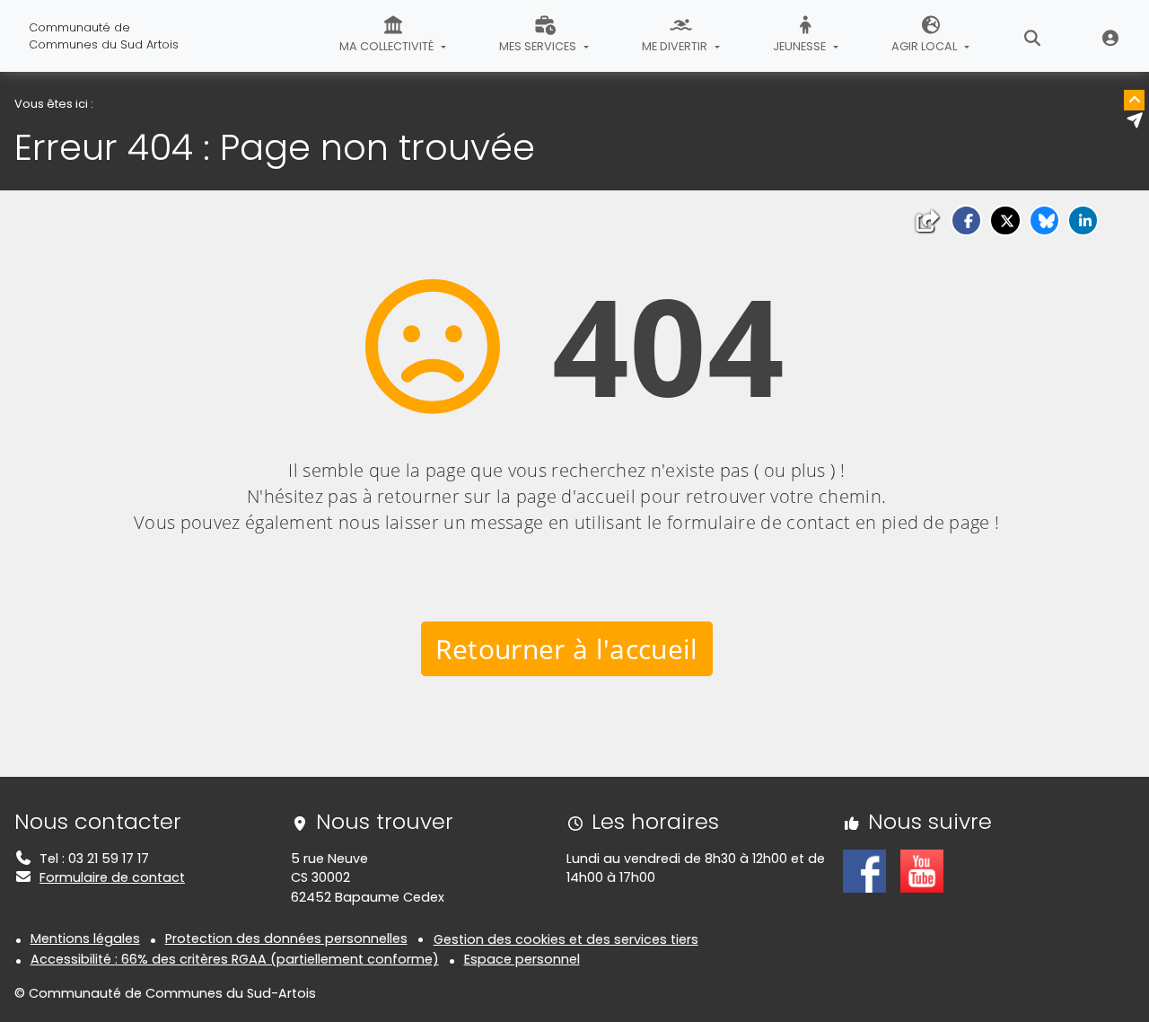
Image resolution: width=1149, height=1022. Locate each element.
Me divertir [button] (676, 46)
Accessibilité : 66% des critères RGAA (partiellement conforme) (235, 959)
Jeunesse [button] (801, 46)
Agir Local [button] (925, 46)
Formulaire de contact (112, 877)
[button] (966, 220)
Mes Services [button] (539, 46)
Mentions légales (85, 938)
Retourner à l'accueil (566, 648)
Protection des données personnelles (286, 938)
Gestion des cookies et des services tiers (566, 939)
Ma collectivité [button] (387, 46)
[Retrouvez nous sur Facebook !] (864, 870)
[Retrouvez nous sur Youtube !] (921, 870)
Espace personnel (522, 959)
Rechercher (1033, 36)
